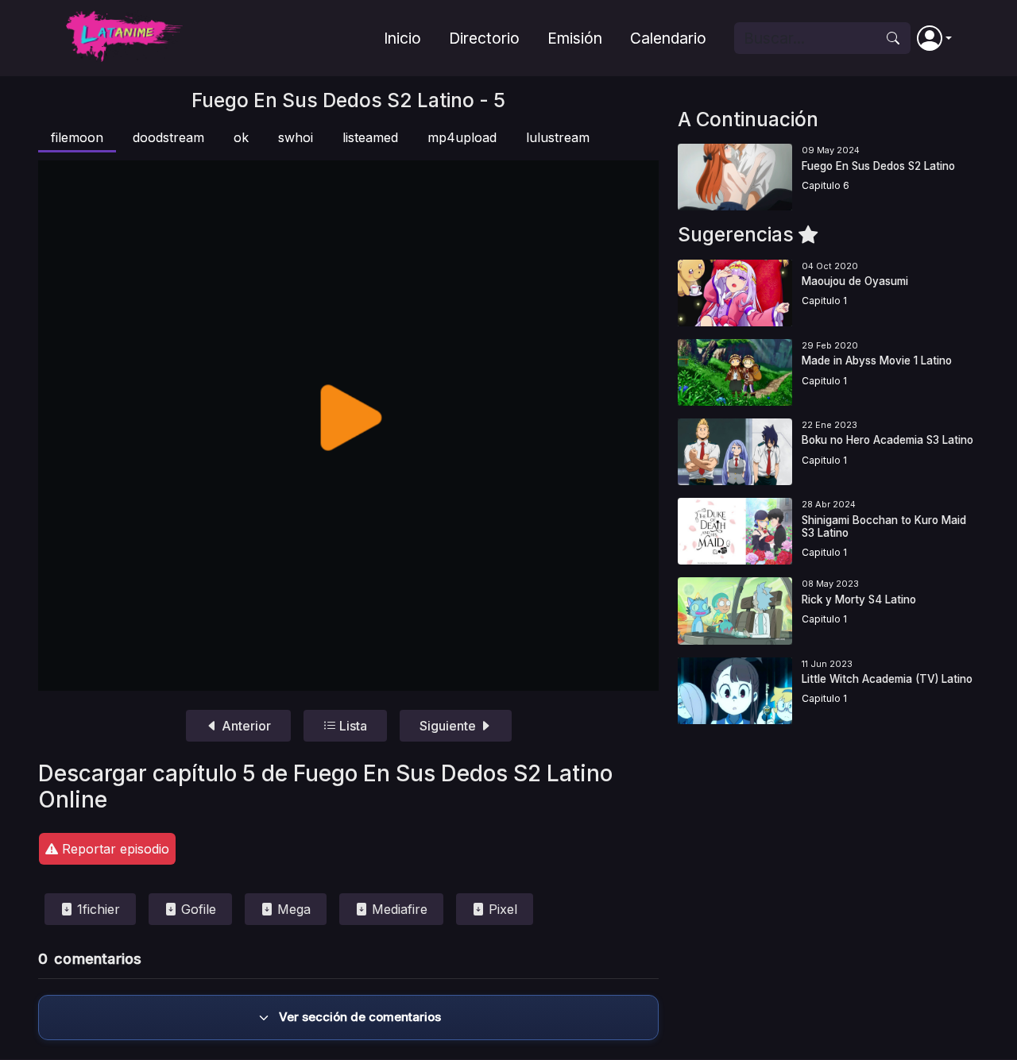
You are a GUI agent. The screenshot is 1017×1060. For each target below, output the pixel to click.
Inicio (402, 38)
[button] (934, 38)
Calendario (668, 38)
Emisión (574, 38)
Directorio (484, 38)
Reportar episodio (113, 849)
